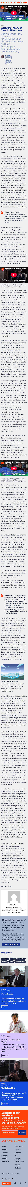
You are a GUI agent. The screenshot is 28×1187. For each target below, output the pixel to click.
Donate (4, 1158)
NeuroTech (19, 1161)
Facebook (2, 1179)
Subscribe (6, 1183)
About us (5, 1161)
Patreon (12, 1179)
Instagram (6, 1179)
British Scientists (20, 958)
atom (12, 958)
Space (17, 1164)
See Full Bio (16, 912)
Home (4, 1146)
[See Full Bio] (20, 912)
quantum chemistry (20, 961)
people (4, 1149)
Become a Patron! (6, 886)
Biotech (18, 1168)
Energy (11, 961)
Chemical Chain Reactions (9, 681)
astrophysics (5, 958)
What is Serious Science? (25, 1183)
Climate (18, 1152)
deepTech (19, 1146)
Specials (5, 1155)
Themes (5, 1152)
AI (15, 1155)
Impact (17, 1149)
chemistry (4, 961)
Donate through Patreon (11, 944)
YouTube (9, 1179)
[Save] (20, 1183)
